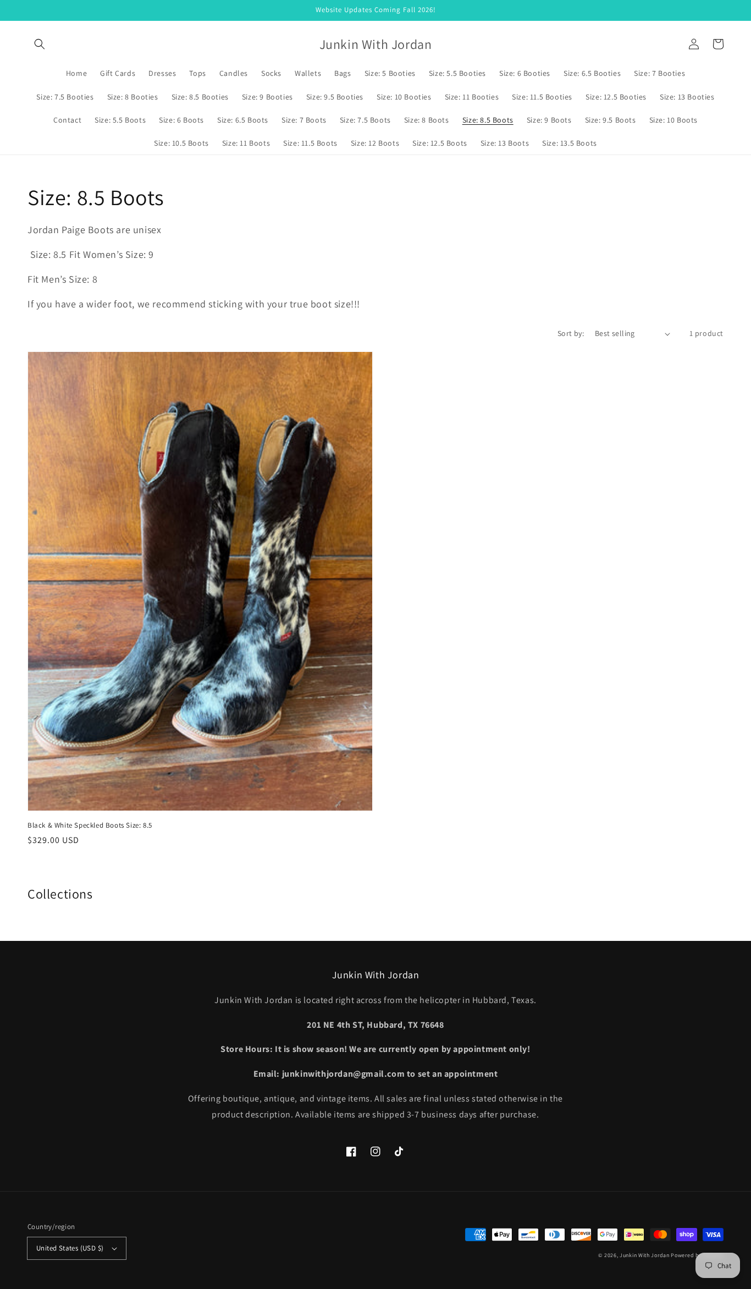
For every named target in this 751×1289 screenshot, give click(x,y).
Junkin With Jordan (645, 1255)
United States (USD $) (69, 1248)
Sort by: (570, 333)
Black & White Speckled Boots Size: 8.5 (89, 825)
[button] (39, 44)
